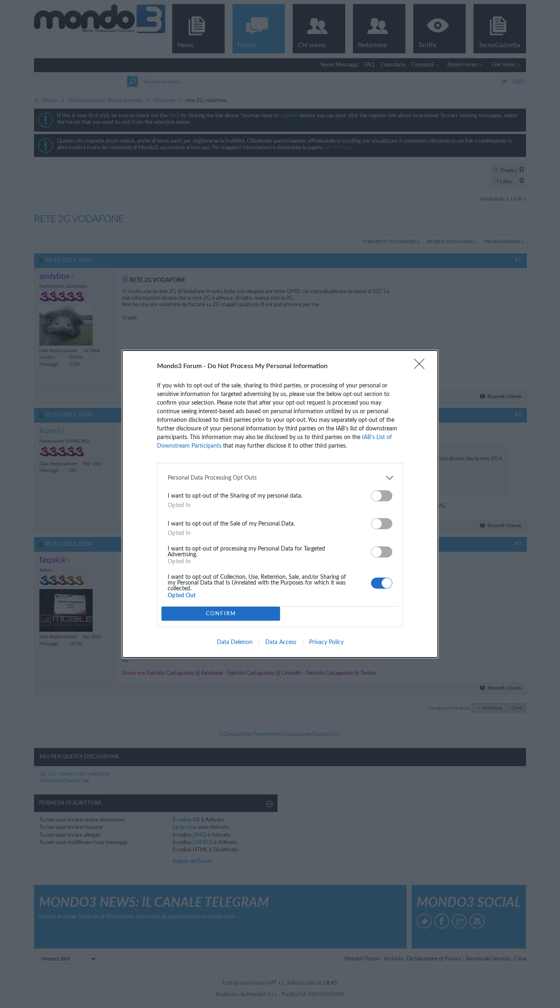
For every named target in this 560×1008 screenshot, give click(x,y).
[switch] (381, 495)
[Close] (422, 366)
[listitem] (280, 477)
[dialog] (280, 504)
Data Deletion (235, 642)
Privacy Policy (326, 642)
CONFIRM (221, 614)
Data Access (280, 642)
